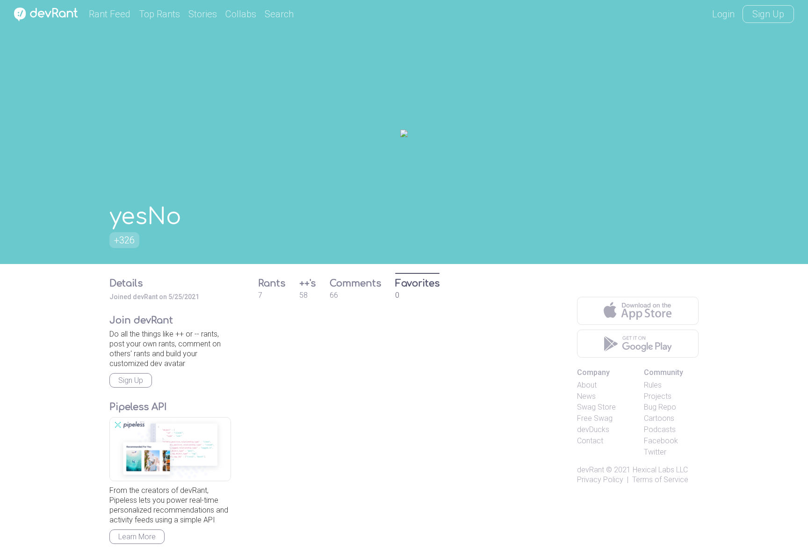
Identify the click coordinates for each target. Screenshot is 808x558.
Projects (657, 396)
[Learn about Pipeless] (170, 449)
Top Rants (159, 14)
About (587, 385)
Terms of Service (660, 479)
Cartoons (659, 418)
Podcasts (660, 429)
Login (723, 14)
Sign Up (768, 14)
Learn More (137, 536)
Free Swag (595, 418)
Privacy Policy (600, 479)
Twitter (655, 452)
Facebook (661, 440)
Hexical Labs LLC (660, 469)
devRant (590, 469)
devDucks (593, 429)
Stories (202, 14)
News (586, 396)
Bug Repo (660, 407)
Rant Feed (109, 14)
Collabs (240, 14)
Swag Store (596, 407)
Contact (590, 440)
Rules (653, 385)
